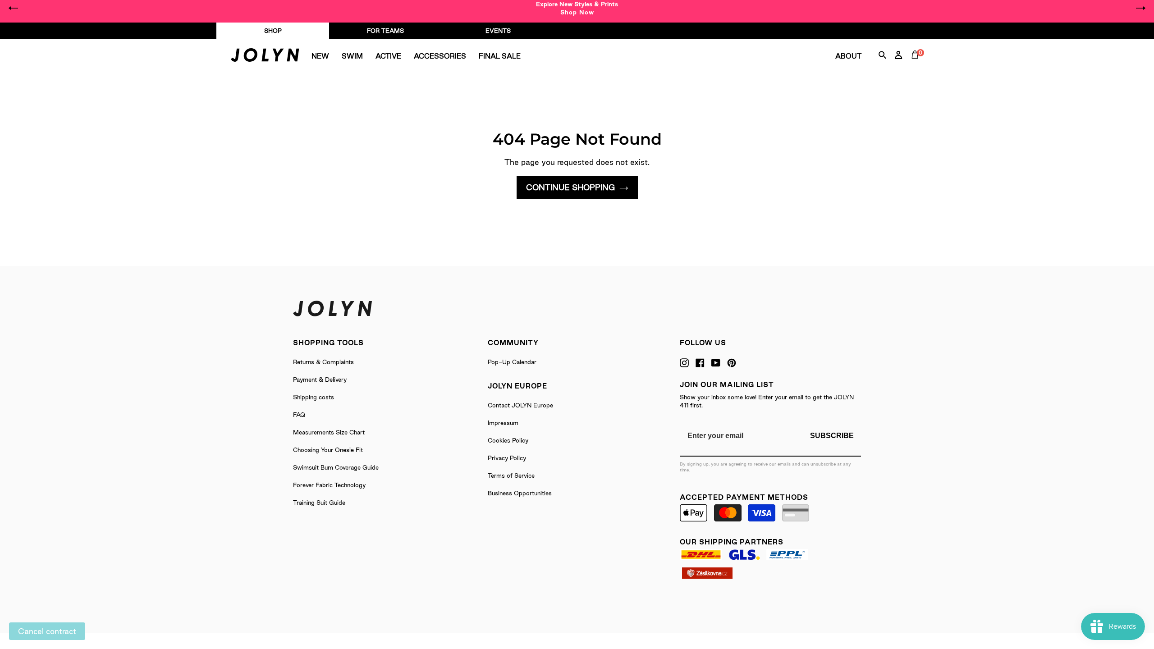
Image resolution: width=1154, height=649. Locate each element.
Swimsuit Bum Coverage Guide (336, 467)
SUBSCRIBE (832, 435)
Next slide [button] (1140, 8)
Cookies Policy (508, 440)
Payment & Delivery (320, 379)
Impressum (503, 423)
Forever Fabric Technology (329, 485)
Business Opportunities (520, 493)
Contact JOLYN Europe (520, 405)
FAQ (299, 414)
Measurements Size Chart (329, 432)
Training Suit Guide (319, 502)
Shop (273, 30)
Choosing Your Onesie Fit (328, 450)
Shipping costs (313, 397)
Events (498, 30)
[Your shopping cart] (917, 65)
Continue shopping (570, 187)
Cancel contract (47, 631)
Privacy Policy (507, 458)
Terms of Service (511, 475)
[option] (577, 8)
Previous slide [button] (13, 8)
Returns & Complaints (323, 362)
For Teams (385, 30)
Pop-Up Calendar (512, 362)
